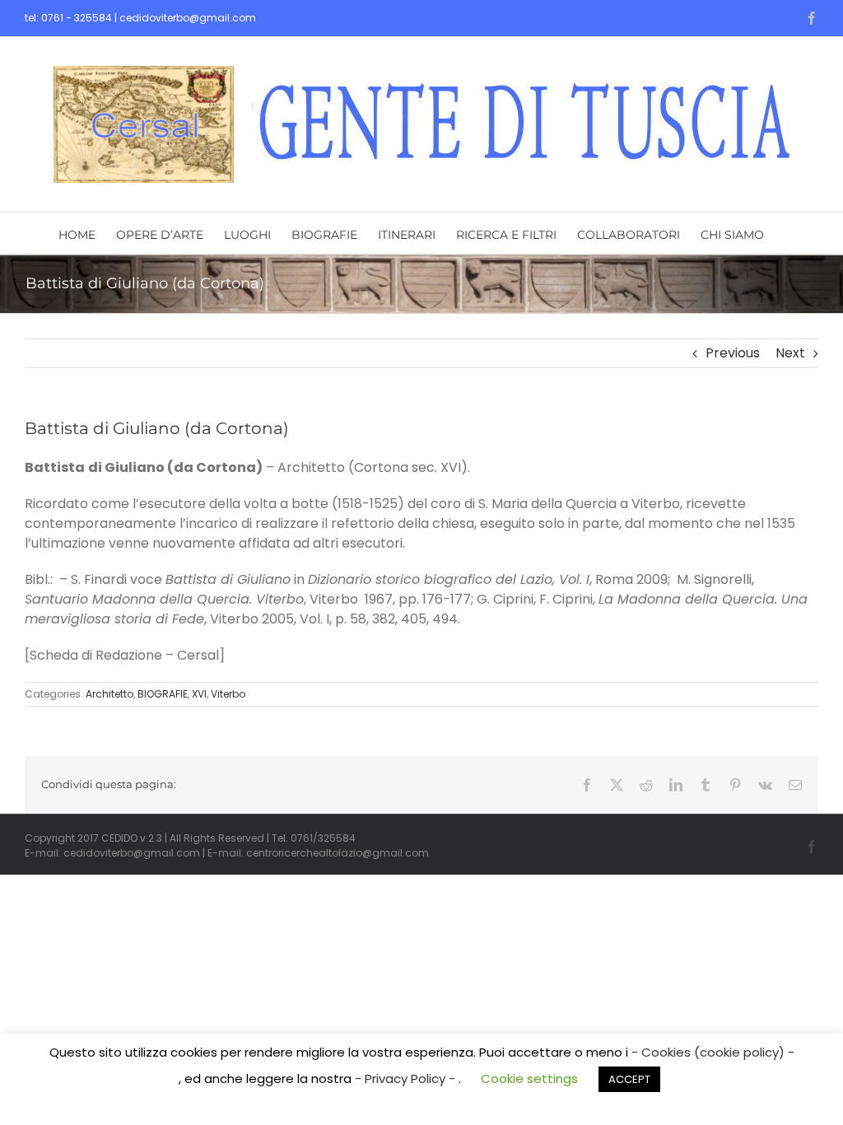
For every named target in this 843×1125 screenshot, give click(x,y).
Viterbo (228, 694)
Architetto (109, 694)
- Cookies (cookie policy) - (712, 1052)
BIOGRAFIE (162, 694)
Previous (733, 352)
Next (790, 352)
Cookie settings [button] (529, 1078)
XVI (199, 694)
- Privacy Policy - (407, 1078)
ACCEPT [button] (629, 1079)
